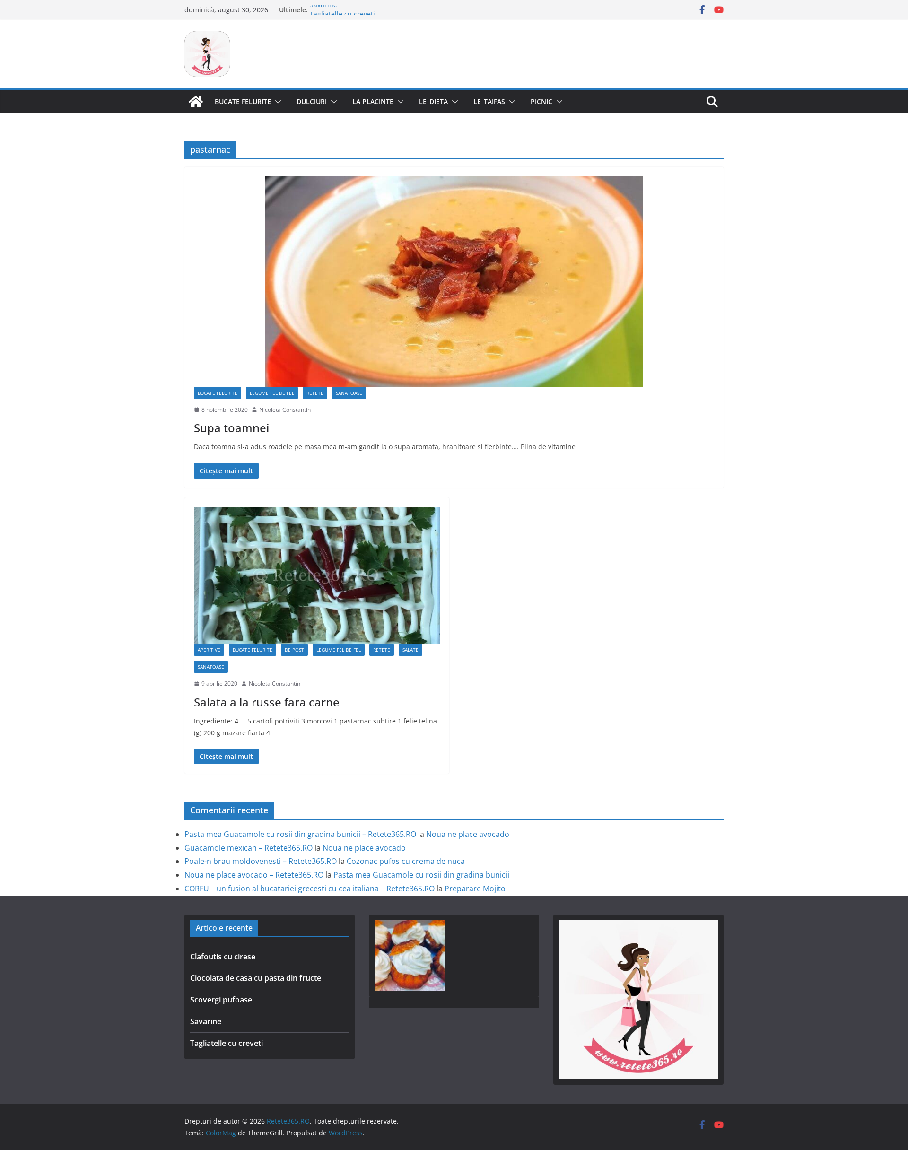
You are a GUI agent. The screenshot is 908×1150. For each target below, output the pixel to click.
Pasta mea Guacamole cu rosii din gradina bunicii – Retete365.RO (300, 834)
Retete (314, 393)
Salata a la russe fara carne (267, 702)
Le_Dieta (433, 101)
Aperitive (209, 649)
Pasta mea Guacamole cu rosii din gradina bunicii (421, 875)
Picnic (541, 101)
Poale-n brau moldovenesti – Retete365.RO (260, 861)
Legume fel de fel (272, 393)
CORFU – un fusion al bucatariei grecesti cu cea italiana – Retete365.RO (309, 888)
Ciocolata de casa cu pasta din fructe (255, 978)
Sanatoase (349, 393)
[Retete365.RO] (195, 101)
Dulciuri (312, 101)
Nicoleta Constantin (285, 410)
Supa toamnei (231, 428)
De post (294, 649)
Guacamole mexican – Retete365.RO (248, 848)
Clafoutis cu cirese (222, 956)
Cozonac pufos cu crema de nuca (406, 861)
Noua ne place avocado (467, 834)
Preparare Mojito (475, 888)
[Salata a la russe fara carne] (317, 575)
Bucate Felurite (243, 101)
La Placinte (372, 101)
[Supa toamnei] (454, 281)
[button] (276, 101)
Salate (410, 649)
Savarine (323, 9)
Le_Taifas (489, 101)
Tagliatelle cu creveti (226, 1043)
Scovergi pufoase (221, 999)
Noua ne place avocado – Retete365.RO (253, 875)
